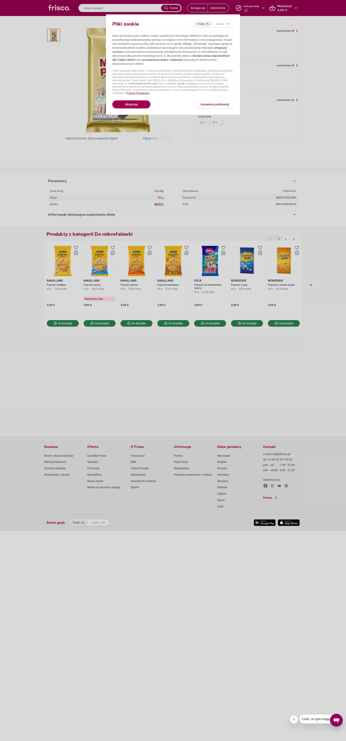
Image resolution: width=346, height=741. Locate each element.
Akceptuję (131, 104)
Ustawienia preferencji (214, 104)
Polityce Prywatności (138, 93)
